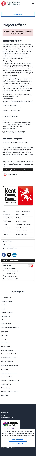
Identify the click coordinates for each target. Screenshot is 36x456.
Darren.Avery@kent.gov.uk (9, 128)
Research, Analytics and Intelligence (10, 391)
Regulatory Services (6, 346)
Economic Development (7, 301)
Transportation (5, 395)
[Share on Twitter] (9, 255)
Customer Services (6, 297)
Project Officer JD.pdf (11, 174)
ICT (2, 320)
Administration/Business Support (9, 365)
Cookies (3, 415)
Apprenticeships (5, 369)
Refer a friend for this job (10, 248)
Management (4, 331)
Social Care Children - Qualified (9, 357)
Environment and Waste (7, 377)
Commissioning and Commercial (9, 373)
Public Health (4, 342)
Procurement (4, 335)
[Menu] (33, 2)
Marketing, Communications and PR (10, 380)
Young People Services (7, 361)
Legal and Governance (6, 323)
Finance (3, 309)
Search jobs (18, 14)
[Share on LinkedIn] (14, 255)
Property (3, 339)
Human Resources (5, 316)
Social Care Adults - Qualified (8, 354)
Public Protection (5, 388)
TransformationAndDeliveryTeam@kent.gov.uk (15, 133)
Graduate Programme (6, 312)
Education (3, 305)
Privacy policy (4, 412)
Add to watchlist (8, 241)
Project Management (6, 384)
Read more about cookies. (27, 435)
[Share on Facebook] (4, 255)
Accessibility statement (7, 417)
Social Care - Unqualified (7, 350)
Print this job (7, 245)
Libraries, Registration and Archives (10, 327)
